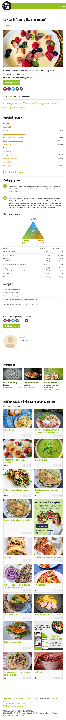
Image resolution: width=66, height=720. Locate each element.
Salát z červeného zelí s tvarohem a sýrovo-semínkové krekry (17, 586)
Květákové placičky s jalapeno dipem (48, 557)
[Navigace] (63, 6)
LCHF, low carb (18, 103)
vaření (6, 107)
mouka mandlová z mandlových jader (14, 134)
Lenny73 (9, 25)
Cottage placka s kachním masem (16, 489)
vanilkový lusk (7, 162)
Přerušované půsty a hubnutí (10, 383)
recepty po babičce (50, 103)
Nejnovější (8, 406)
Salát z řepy (39, 672)
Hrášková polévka (41, 459)
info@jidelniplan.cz (56, 698)
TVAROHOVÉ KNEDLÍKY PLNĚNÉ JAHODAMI (15, 461)
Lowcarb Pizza (40, 584)
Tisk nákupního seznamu (14, 172)
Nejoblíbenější (18, 406)
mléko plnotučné (8, 155)
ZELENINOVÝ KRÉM (10, 614)
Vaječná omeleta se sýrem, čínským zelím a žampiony (17, 673)
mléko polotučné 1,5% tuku (11, 130)
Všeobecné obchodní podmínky (13, 706)
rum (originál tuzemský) (10, 158)
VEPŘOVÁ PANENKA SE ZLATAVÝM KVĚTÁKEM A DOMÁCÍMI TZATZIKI (47, 431)
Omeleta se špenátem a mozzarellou (17, 520)
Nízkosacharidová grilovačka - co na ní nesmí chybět (51, 385)
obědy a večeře (30, 103)
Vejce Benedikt (9, 429)
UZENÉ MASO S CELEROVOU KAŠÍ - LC (48, 614)
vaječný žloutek (8, 151)
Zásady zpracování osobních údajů (14, 703)
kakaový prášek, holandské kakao (13, 141)
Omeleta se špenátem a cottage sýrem (46, 491)
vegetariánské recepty (18, 107)
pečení (40, 103)
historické (8, 103)
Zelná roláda (8, 557)
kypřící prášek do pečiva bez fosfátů (14, 137)
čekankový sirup (8, 165)
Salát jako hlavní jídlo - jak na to (32, 383)
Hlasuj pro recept (12, 82)
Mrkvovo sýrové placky (12, 642)
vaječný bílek (7, 127)
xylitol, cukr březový (9, 144)
